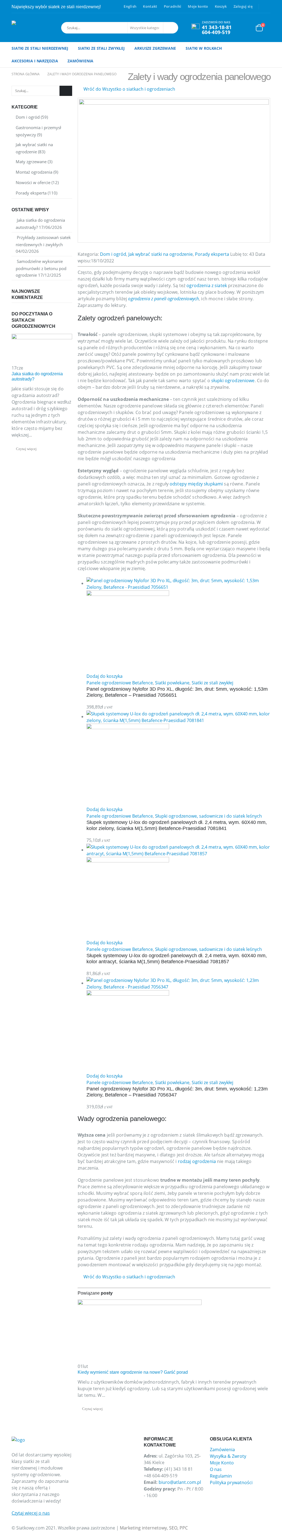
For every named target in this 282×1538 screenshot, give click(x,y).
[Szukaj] (170, 27)
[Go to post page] (140, 1331)
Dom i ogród (113, 254)
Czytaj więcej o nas (31, 1513)
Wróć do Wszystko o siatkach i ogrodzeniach (128, 89)
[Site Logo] (35, 28)
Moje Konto (222, 1463)
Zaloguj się (243, 6)
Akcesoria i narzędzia (35, 60)
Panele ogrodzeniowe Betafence (119, 683)
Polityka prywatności (231, 1482)
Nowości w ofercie (33, 182)
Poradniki (172, 6)
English (130, 6)
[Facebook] (266, 6)
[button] (3, 1534)
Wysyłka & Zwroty (228, 1456)
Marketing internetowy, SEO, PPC (154, 1528)
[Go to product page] (178, 625)
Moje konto (198, 6)
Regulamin (221, 1476)
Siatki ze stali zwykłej (101, 48)
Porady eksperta (212, 254)
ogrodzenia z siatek (206, 285)
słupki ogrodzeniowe (233, 380)
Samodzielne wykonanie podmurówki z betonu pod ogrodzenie (41, 268)
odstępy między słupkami (196, 484)
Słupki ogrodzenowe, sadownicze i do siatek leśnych (208, 816)
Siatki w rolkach (204, 48)
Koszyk (221, 6)
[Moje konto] (246, 27)
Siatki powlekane (172, 683)
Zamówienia (80, 60)
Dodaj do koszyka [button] (104, 676)
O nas (216, 1469)
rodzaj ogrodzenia (197, 1161)
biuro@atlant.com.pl (180, 1482)
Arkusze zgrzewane (155, 48)
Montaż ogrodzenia (34, 172)
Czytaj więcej (92, 1409)
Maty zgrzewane (31, 161)
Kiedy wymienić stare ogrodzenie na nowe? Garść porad (133, 1372)
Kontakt (150, 6)
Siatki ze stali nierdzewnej (40, 48)
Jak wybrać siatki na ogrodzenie (160, 254)
